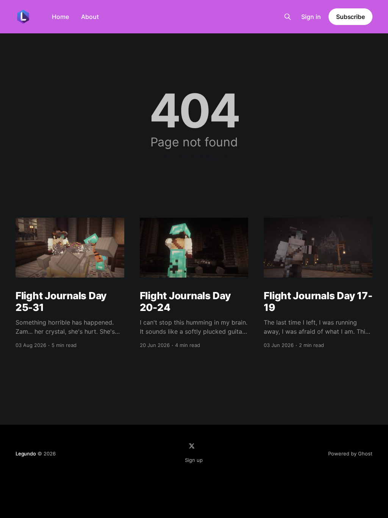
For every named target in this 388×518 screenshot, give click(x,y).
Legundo (26, 454)
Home (60, 16)
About (90, 16)
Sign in (311, 16)
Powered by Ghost (350, 454)
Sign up (194, 460)
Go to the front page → (194, 156)
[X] (192, 446)
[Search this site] (288, 17)
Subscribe (350, 16)
